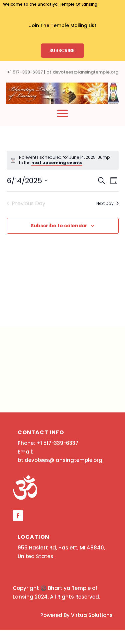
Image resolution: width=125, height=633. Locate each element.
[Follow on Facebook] (18, 515)
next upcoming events (56, 162)
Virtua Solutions (92, 615)
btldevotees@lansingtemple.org (82, 72)
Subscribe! (62, 50)
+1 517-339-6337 (25, 72)
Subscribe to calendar (59, 225)
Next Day (105, 203)
